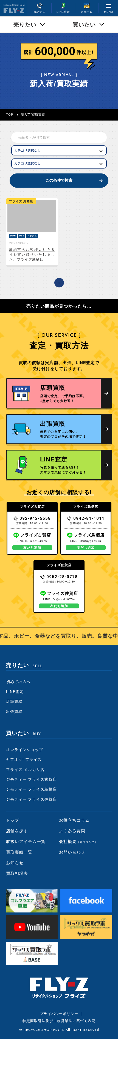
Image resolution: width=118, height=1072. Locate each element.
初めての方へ (18, 682)
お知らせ (15, 862)
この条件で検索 (59, 180)
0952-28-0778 (62, 576)
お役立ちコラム (74, 820)
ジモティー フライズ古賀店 (31, 779)
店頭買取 (14, 701)
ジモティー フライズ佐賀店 (31, 799)
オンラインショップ (24, 749)
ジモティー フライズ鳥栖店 (31, 789)
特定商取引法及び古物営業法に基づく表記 (59, 1021)
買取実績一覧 (19, 852)
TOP (9, 114)
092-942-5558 (35, 518)
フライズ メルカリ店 (25, 769)
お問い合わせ (72, 852)
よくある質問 (72, 830)
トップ (12, 820)
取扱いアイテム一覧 (26, 841)
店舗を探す (17, 830)
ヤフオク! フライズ (24, 759)
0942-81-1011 (89, 518)
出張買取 (14, 711)
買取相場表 (17, 873)
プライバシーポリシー (59, 1014)
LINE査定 (15, 691)
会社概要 (78, 841)
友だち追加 (32, 547)
